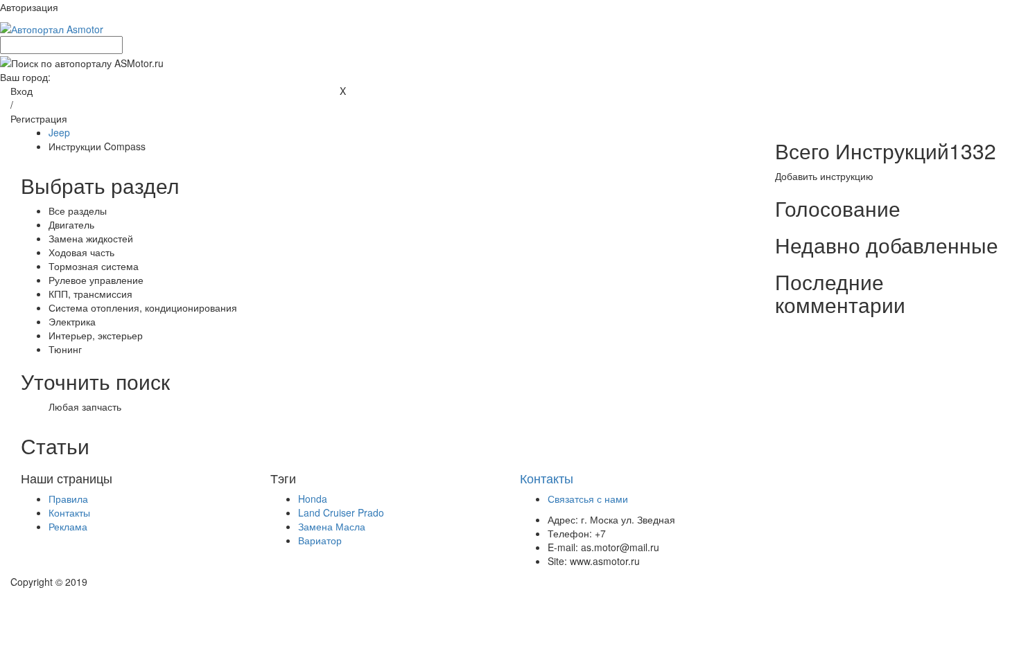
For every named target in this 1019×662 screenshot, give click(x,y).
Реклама (68, 526)
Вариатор (320, 540)
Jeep (59, 132)
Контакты (69, 512)
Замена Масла (331, 526)
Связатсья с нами (588, 499)
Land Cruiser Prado (341, 512)
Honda (312, 499)
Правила (68, 499)
